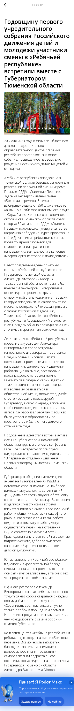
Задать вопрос (31, 701)
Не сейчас (54, 701)
